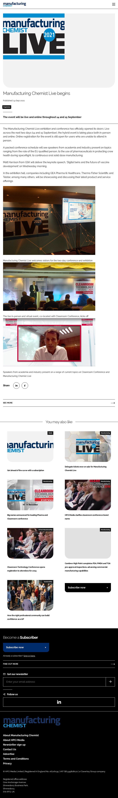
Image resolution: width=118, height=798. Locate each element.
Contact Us (9, 749)
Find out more (10, 664)
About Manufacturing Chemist (21, 735)
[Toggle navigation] (113, 4)
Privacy (7, 763)
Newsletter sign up (14, 744)
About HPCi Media (13, 740)
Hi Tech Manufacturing (45, 529)
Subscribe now (76, 587)
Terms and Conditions (16, 758)
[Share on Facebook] (25, 385)
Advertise (8, 754)
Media (50, 433)
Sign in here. (29, 656)
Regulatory (6, 107)
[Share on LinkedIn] (16, 385)
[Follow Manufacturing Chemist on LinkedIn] (59, 702)
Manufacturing (105, 433)
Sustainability (48, 581)
